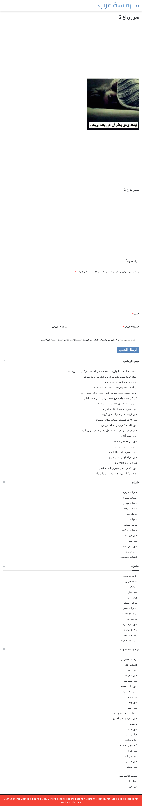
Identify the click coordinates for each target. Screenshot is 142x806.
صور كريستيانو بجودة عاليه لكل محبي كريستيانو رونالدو (109, 430)
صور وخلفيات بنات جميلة (124, 446)
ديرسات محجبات (128, 640)
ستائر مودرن (131, 581)
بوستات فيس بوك (128, 659)
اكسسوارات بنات (128, 745)
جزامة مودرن (130, 618)
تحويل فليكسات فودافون (124, 713)
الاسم (135, 313)
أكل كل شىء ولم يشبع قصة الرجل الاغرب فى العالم (110, 398)
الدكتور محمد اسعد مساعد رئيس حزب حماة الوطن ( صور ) (107, 392)
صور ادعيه (132, 670)
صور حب (132, 729)
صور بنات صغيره (129, 686)
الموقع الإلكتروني (60, 326)
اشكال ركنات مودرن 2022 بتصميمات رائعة (115, 473)
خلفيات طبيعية (130, 492)
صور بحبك (132, 766)
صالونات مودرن (129, 608)
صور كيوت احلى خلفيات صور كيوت (119, 414)
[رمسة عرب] (114, 5)
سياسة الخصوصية (128, 775)
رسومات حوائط (129, 613)
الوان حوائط (131, 740)
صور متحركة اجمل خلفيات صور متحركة (117, 403)
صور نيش (132, 592)
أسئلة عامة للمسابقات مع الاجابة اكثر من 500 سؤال (110, 376)
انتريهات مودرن (129, 575)
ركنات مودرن (130, 635)
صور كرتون (131, 551)
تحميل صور (131, 514)
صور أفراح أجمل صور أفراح (123, 457)
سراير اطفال (130, 602)
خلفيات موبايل (130, 503)
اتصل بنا (133, 781)
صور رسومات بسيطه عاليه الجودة (120, 409)
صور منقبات (131, 675)
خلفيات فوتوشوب (128, 557)
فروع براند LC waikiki (126, 462)
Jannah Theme (12, 798)
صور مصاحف (130, 680)
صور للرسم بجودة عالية (125, 441)
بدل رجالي (132, 697)
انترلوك (133, 586)
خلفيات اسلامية (129, 530)
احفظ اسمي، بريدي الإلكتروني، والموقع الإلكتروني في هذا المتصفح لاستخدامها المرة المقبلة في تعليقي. (88, 339)
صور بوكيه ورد (130, 691)
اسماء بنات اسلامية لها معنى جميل (120, 382)
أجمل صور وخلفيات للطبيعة (123, 452)
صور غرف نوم (130, 624)
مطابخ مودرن (130, 629)
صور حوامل (131, 761)
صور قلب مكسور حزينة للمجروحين (119, 425)
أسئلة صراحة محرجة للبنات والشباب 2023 (115, 387)
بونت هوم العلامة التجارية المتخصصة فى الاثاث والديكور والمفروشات (102, 371)
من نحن (133, 786)
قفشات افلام (130, 664)
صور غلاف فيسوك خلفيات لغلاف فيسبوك (116, 419)
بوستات (133, 723)
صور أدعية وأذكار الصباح (125, 718)
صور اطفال (131, 707)
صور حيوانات (130, 535)
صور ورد (133, 702)
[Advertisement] (71, 52)
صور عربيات (131, 756)
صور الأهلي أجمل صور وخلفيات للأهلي (117, 468)
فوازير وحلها (131, 734)
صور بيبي (132, 540)
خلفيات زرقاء (130, 508)
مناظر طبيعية (130, 524)
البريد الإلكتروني (131, 326)
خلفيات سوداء (130, 497)
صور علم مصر (130, 546)
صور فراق (132, 750)
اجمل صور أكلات (128, 435)
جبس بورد (132, 597)
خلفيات (133, 519)
